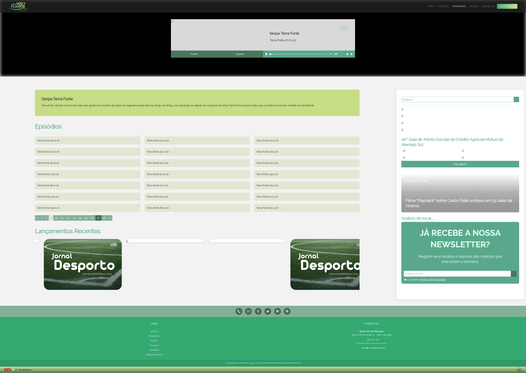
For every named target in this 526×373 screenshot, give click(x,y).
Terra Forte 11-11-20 (157, 196)
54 (80, 217)
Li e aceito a (426, 279)
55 (86, 217)
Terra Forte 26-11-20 (48, 163)
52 (68, 217)
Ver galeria (460, 164)
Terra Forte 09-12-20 (48, 140)
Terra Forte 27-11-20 (267, 151)
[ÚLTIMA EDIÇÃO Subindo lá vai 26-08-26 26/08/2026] (156, 241)
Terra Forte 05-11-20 (267, 207)
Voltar (344, 28)
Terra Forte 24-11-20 (267, 163)
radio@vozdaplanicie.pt (373, 348)
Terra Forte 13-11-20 (48, 196)
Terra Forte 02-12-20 (48, 151)
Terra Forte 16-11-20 (267, 185)
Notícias (444, 6)
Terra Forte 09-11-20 (48, 207)
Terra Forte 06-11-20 (158, 207)
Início (431, 6)
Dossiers (154, 345)
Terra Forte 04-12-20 (158, 140)
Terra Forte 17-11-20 (157, 185)
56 (92, 217)
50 (56, 217)
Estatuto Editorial (154, 355)
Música (474, 6)
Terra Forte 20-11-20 (157, 174)
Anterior (194, 54)
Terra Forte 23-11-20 (48, 174)
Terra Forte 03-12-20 (267, 140)
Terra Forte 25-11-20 (157, 163)
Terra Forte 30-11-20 (158, 151)
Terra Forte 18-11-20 (48, 185)
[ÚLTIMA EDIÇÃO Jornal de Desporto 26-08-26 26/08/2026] (74, 264)
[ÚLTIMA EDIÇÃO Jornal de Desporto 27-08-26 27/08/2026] (320, 264)
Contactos (488, 6)
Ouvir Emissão (507, 6)
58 (104, 217)
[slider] (298, 54)
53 (74, 217)
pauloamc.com (294, 363)
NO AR (7, 370)
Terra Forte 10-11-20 (267, 196)
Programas (459, 6)
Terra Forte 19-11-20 (267, 174)
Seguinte (240, 54)
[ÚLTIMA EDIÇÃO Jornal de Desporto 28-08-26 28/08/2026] (238, 241)
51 (62, 217)
